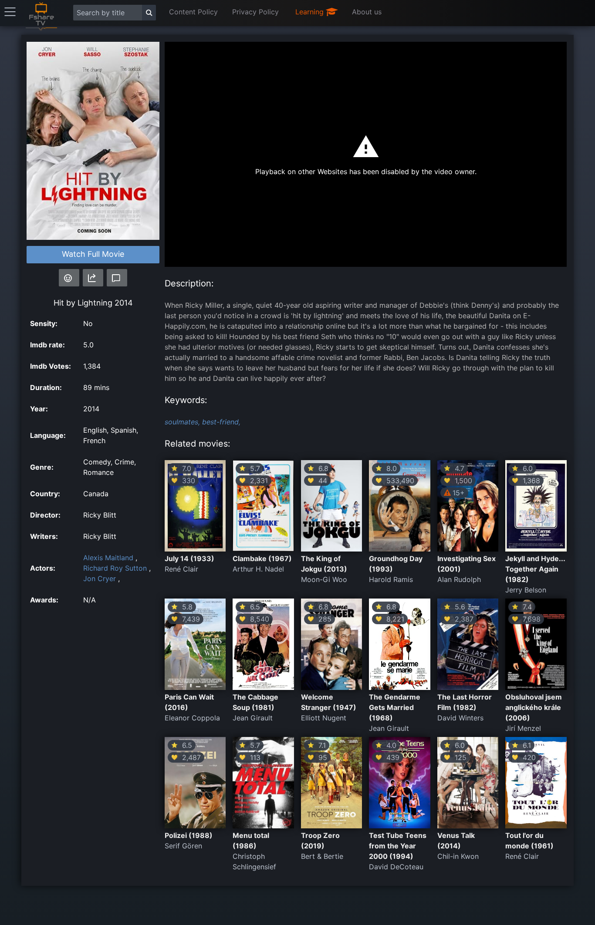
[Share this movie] (93, 277)
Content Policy (193, 11)
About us (367, 11)
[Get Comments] (117, 277)
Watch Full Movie (93, 254)
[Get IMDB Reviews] (69, 277)
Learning (310, 11)
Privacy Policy (255, 11)
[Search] (149, 12)
